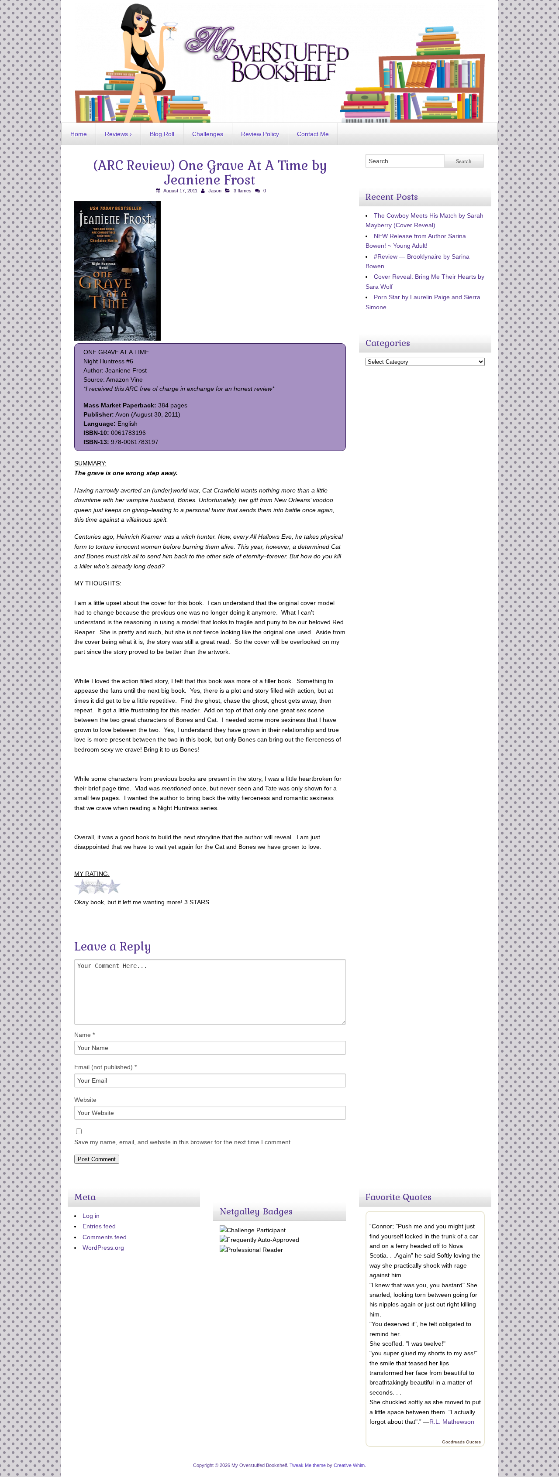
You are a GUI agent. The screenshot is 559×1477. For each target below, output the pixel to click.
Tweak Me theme (308, 1465)
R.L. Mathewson (451, 1421)
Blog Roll (162, 133)
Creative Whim (349, 1465)
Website (85, 1099)
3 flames (243, 190)
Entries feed (99, 1226)
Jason (214, 190)
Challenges (207, 133)
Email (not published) (105, 1066)
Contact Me (313, 133)
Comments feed (105, 1237)
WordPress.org (103, 1247)
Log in (91, 1215)
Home (78, 133)
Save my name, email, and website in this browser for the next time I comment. (183, 1142)
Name (84, 1034)
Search (464, 161)
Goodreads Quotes (461, 1441)
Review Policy (260, 133)
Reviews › (118, 133)
